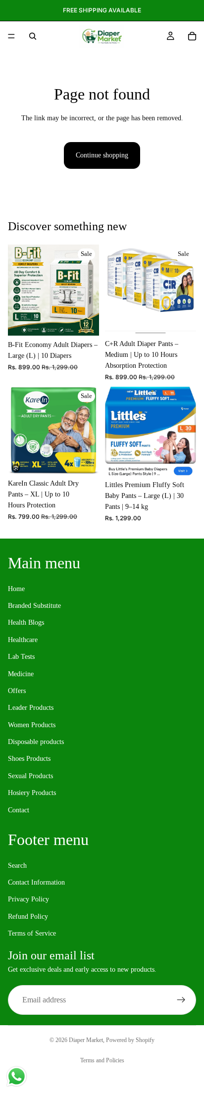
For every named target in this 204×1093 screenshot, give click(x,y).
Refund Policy (28, 916)
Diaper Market (86, 1040)
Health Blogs (26, 623)
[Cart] (192, 36)
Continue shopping (102, 155)
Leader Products (30, 708)
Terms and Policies (102, 1060)
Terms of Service (32, 933)
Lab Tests (21, 656)
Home (16, 589)
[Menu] (11, 36)
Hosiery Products (32, 793)
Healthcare (23, 640)
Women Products (31, 725)
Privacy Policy (28, 899)
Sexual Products (30, 776)
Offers (17, 691)
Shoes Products (29, 759)
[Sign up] (181, 1000)
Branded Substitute (34, 605)
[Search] (33, 36)
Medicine (21, 674)
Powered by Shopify (130, 1040)
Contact (18, 810)
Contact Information (36, 882)
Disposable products (36, 741)
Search (17, 865)
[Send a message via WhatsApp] (16, 1076)
